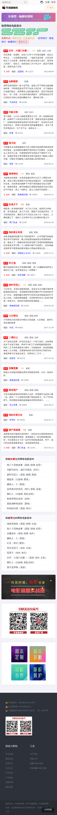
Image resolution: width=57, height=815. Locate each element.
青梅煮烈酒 (23, 195)
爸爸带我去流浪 (15, 499)
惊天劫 (12, 143)
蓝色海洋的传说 (15, 489)
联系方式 (9, 763)
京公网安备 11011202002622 (19, 707)
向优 (11, 328)
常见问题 (9, 754)
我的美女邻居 (15, 232)
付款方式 (9, 768)
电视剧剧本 (42, 30)
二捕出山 (13, 337)
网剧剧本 (31, 30)
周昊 (11, 164)
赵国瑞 (21, 71)
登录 (53, 2)
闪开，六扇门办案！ (19, 50)
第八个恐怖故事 (15, 465)
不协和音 (13, 102)
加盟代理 (9, 782)
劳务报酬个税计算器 (38, 768)
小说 (29, 33)
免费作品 (5, 38)
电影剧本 (6, 30)
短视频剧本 (19, 33)
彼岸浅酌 (22, 275)
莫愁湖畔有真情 (15, 503)
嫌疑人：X (12, 484)
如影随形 (13, 81)
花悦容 (12, 358)
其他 (36, 33)
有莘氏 (12, 420)
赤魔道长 (11, 533)
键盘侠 (10, 479)
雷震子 (10, 553)
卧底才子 (13, 204)
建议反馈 (9, 759)
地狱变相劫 (12, 524)
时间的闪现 (12, 508)
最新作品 (22, 42)
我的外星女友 (15, 415)
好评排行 (42, 38)
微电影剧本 (7, 33)
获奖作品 (16, 38)
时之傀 (12, 263)
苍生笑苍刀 (12, 548)
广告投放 (9, 778)
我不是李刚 (12, 567)
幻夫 (9, 543)
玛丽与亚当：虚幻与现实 (19, 469)
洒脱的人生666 (24, 253)
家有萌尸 (13, 390)
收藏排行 (12, 42)
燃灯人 (10, 494)
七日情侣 (13, 315)
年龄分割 (13, 112)
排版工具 (33, 759)
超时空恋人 (14, 285)
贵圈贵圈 (13, 368)
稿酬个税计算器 (36, 763)
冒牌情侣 (13, 173)
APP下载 (33, 754)
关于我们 (9, 773)
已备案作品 (28, 38)
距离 (11, 133)
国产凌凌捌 (14, 430)
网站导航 (9, 787)
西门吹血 (13, 222)
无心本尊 (13, 405)
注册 (47, 2)
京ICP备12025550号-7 (27, 703)
